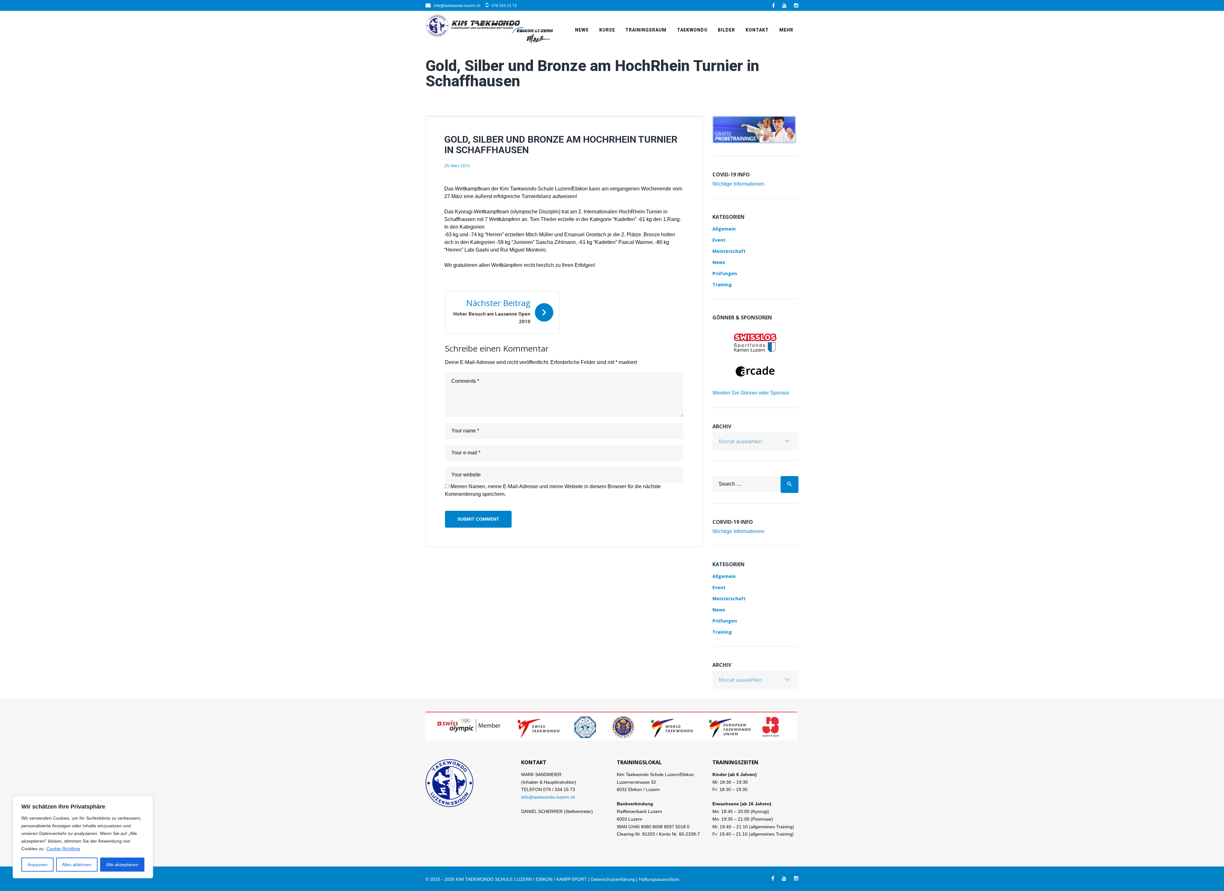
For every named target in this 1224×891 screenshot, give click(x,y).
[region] (83, 837)
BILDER (726, 29)
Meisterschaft (729, 251)
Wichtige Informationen (738, 184)
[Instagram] (796, 5)
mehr (786, 29)
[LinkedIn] (784, 5)
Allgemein (724, 229)
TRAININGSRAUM (646, 29)
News (582, 29)
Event (718, 240)
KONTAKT (757, 29)
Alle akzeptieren (122, 864)
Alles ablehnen (76, 864)
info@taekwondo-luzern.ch (457, 6)
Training (722, 285)
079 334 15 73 (504, 6)
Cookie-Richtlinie (63, 848)
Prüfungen (724, 273)
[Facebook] (773, 5)
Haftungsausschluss (659, 879)
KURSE (607, 29)
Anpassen (37, 864)
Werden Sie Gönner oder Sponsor (750, 393)
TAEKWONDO (692, 29)
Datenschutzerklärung (613, 879)
